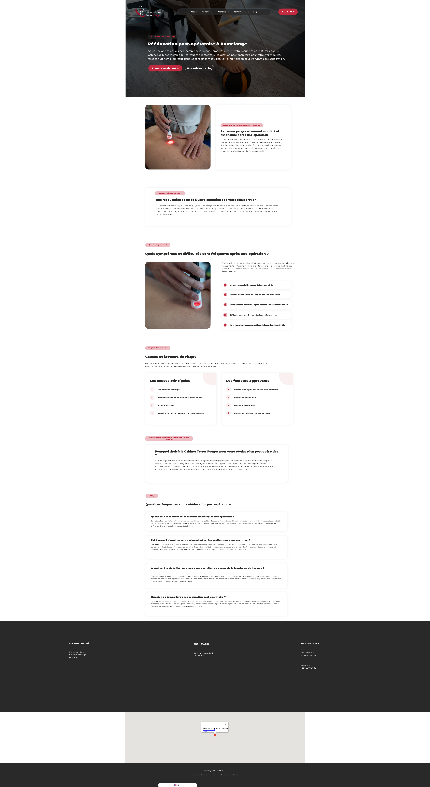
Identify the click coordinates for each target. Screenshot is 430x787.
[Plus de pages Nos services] (213, 11)
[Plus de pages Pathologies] (229, 11)
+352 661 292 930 (308, 655)
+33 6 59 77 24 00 (308, 668)
